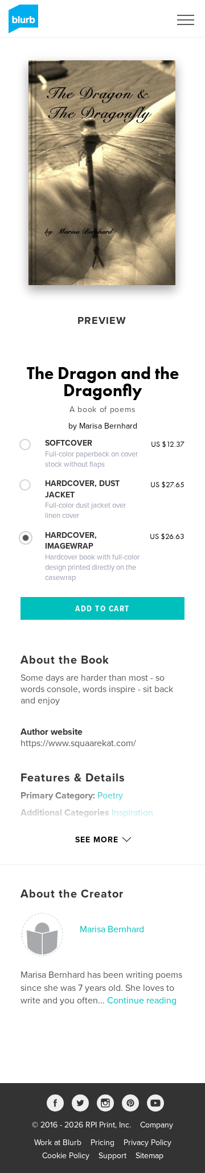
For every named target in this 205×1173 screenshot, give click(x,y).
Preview (101, 320)
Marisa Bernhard (112, 929)
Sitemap (149, 1155)
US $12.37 (167, 444)
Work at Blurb (57, 1142)
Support (112, 1155)
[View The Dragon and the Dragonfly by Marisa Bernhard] (101, 172)
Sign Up (141, 19)
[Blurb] (21, 23)
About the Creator (72, 894)
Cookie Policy (65, 1155)
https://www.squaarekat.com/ (78, 743)
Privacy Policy (147, 1142)
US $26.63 (167, 536)
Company (156, 1125)
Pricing (102, 1142)
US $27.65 (167, 484)
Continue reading (142, 1000)
